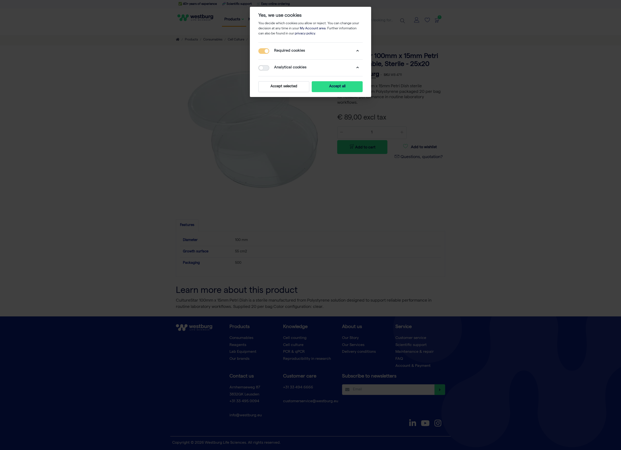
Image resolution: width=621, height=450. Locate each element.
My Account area (313, 28)
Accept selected (283, 86)
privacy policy (305, 33)
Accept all (337, 86)
